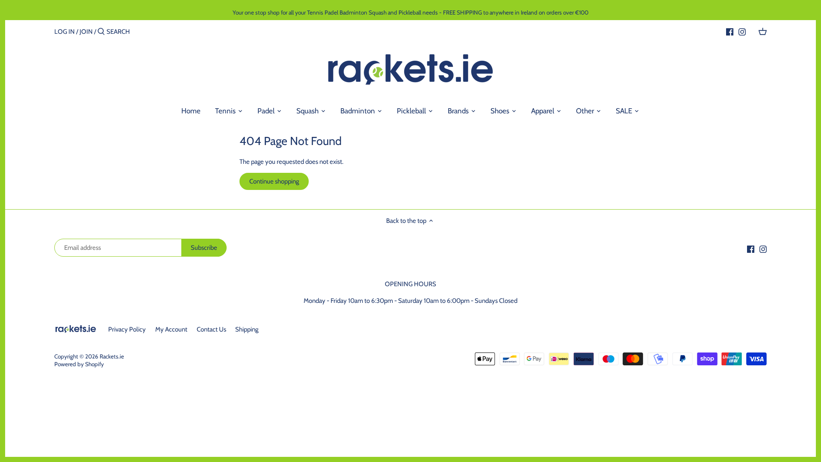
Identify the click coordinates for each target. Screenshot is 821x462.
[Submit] (101, 32)
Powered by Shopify (79, 364)
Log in (64, 32)
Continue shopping (274, 181)
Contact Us (211, 329)
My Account (171, 329)
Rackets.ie (112, 356)
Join (86, 32)
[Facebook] (729, 31)
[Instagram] (742, 31)
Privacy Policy (127, 329)
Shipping (246, 329)
